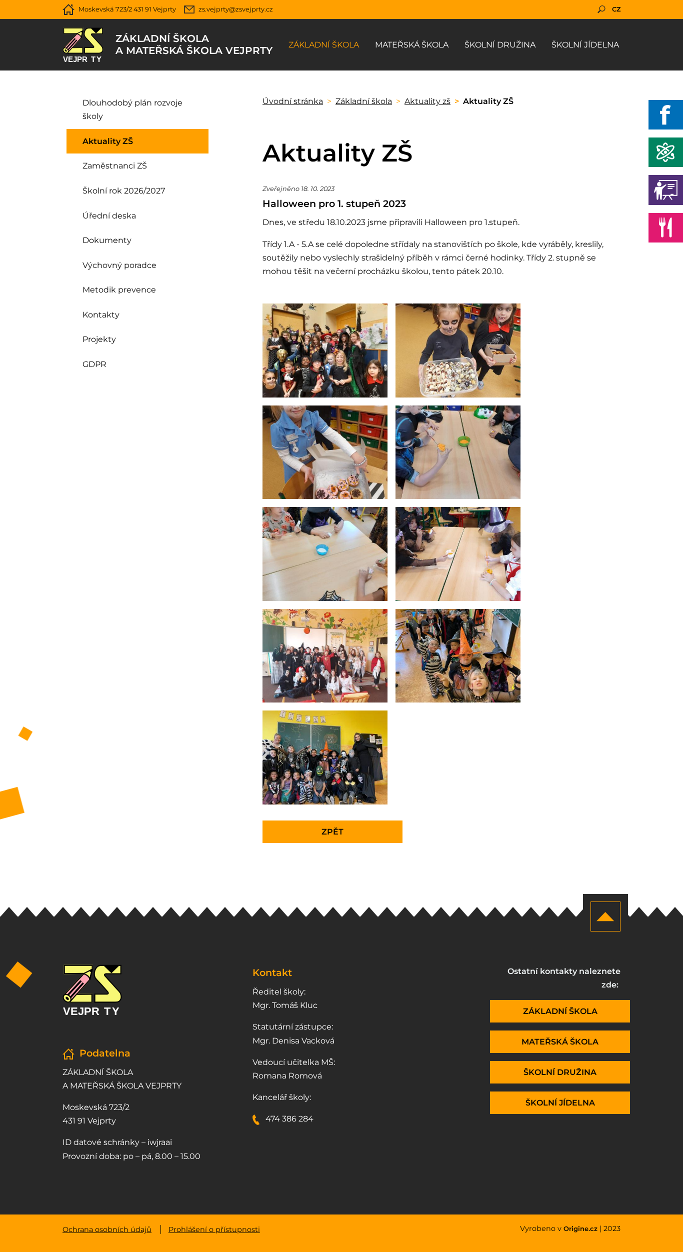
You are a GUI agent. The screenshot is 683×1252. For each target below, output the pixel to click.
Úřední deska (109, 215)
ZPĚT (333, 831)
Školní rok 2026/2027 (123, 191)
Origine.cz (581, 1228)
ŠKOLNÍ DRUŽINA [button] (500, 45)
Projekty (99, 339)
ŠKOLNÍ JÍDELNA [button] (585, 45)
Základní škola (364, 101)
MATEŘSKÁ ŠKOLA (560, 1041)
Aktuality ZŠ (107, 141)
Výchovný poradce (119, 265)
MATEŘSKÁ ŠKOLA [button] (411, 45)
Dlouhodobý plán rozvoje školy (132, 109)
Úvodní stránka (292, 101)
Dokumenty (107, 240)
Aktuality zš (427, 101)
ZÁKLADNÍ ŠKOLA (560, 1011)
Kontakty (101, 315)
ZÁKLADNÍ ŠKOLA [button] (323, 45)
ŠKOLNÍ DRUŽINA (560, 1072)
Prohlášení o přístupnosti (214, 1229)
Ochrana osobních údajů (107, 1229)
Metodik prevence (119, 289)
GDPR (94, 364)
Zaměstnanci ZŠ (114, 165)
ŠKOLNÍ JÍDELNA (560, 1103)
